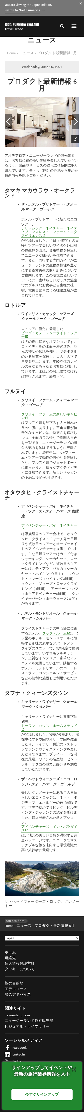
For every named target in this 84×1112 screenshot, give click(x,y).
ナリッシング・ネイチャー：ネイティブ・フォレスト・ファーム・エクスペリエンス (49, 232)
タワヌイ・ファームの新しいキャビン (49, 416)
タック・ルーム (56, 633)
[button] (74, 26)
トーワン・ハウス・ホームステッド (50, 726)
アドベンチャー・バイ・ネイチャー (50, 526)
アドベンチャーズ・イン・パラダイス (49, 828)
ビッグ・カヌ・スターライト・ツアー (49, 335)
